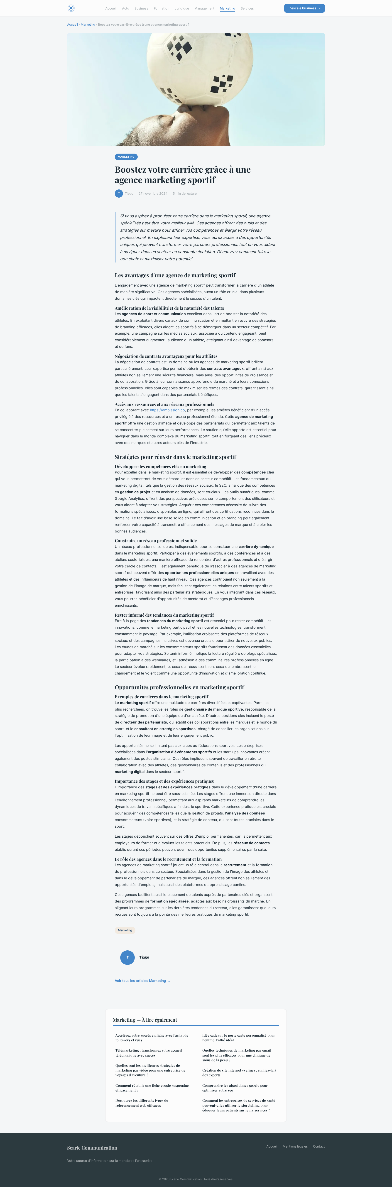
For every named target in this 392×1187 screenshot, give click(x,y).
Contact (319, 1146)
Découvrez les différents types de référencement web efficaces (141, 1102)
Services (247, 8)
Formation (161, 8)
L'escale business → (305, 8)
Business (141, 8)
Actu (125, 8)
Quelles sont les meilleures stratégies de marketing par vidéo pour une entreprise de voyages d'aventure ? (150, 1070)
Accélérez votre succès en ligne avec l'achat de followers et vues (151, 1037)
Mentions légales (295, 1146)
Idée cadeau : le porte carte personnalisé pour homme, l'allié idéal (238, 1037)
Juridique (182, 8)
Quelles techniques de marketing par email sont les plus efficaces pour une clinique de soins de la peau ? (236, 1055)
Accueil (111, 8)
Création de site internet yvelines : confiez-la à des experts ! (239, 1072)
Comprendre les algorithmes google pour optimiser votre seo (235, 1087)
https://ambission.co (167, 410)
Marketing (227, 8)
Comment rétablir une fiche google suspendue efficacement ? (152, 1087)
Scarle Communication (92, 1147)
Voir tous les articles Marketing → (142, 981)
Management (204, 8)
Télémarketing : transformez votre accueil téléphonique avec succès (148, 1052)
